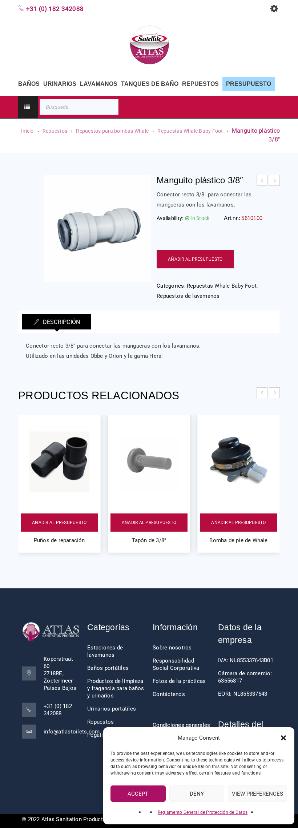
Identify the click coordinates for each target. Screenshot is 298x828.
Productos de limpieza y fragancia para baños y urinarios (115, 688)
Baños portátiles (108, 668)
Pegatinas (99, 735)
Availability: (170, 218)
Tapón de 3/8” (149, 540)
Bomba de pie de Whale (238, 540)
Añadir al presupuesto (195, 259)
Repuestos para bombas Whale (112, 131)
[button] (283, 737)
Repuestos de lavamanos (188, 296)
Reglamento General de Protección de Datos (202, 812)
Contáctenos (169, 694)
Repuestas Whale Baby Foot (190, 131)
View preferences (257, 794)
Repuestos (55, 131)
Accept (138, 794)
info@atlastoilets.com (72, 731)
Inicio (27, 131)
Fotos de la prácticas (179, 681)
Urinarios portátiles (111, 708)
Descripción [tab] (60, 322)
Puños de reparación (59, 540)
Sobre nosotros (172, 647)
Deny (197, 794)
